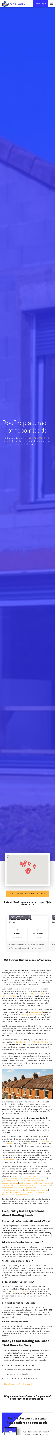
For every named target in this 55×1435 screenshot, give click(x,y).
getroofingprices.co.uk (27, 1188)
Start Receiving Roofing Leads (18, 1384)
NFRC (14, 1291)
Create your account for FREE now (27, 894)
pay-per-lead (37, 1012)
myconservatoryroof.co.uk (35, 1178)
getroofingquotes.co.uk (12, 1190)
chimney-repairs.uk (43, 1183)
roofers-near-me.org (11, 1192)
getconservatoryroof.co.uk (13, 1180)
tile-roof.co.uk (8, 1195)
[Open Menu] (51, 3)
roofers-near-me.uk (35, 1180)
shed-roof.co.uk (9, 1188)
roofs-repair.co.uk (30, 1192)
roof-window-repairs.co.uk (36, 1190)
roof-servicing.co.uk (24, 1195)
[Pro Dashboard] (13, 3)
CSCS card (33, 1144)
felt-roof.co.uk (8, 1185)
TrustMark (24, 1291)
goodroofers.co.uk (43, 1185)
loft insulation (8, 1160)
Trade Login (40, 4)
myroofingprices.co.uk (12, 1178)
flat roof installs (9, 996)
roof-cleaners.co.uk (24, 1185)
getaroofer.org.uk (29, 1176)
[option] (27, 933)
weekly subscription (31, 1014)
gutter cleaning (38, 993)
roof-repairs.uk (25, 1183)
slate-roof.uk (44, 1192)
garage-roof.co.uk (10, 1183)
